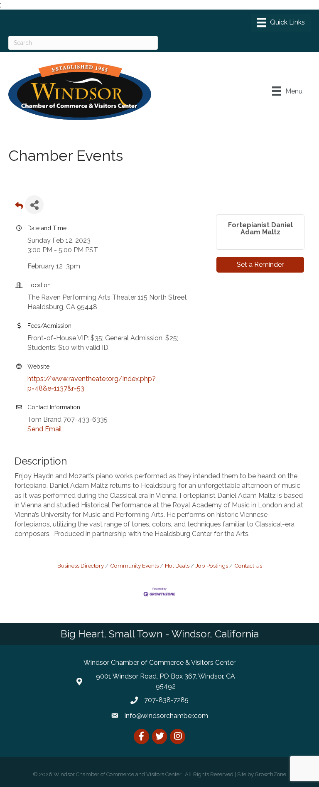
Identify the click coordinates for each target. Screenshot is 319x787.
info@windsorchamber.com (166, 716)
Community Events (134, 565)
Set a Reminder (260, 264)
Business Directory (80, 565)
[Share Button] (34, 204)
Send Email (44, 429)
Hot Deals (177, 565)
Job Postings (212, 565)
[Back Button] (19, 207)
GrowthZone (270, 774)
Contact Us (248, 565)
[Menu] (281, 22)
